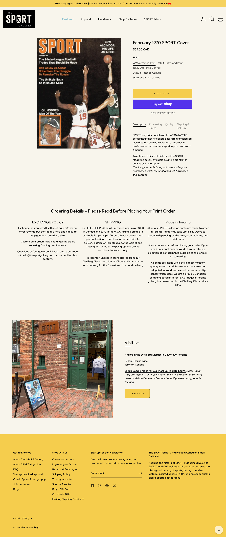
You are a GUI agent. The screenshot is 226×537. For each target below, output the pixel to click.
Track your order (62, 479)
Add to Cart (162, 93)
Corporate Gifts (61, 494)
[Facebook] (92, 485)
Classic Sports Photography (29, 479)
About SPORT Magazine (27, 464)
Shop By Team (128, 19)
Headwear (104, 19)
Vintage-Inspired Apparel (28, 474)
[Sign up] (140, 473)
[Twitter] (114, 485)
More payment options (163, 112)
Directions (137, 393)
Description (139, 124)
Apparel (86, 19)
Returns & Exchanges (64, 469)
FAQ (15, 469)
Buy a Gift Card (61, 489)
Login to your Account (65, 464)
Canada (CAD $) (21, 518)
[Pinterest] (107, 485)
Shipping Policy (61, 474)
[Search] (212, 19)
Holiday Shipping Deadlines (68, 499)
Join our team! (21, 484)
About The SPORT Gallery (28, 459)
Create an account (63, 459)
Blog (16, 489)
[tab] (141, 126)
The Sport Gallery (29, 527)
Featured (67, 19)
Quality (169, 124)
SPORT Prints (152, 19)
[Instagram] (99, 485)
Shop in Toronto (61, 484)
